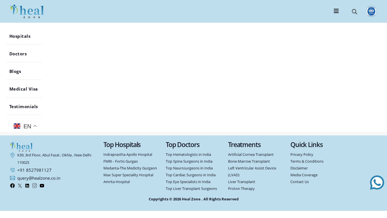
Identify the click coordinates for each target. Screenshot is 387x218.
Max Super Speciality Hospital (128, 175)
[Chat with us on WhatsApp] (377, 182)
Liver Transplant (241, 181)
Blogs (18, 71)
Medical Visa (26, 89)
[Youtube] (41, 185)
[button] (354, 11)
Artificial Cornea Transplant (251, 154)
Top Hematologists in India (188, 154)
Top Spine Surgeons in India (189, 161)
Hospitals (22, 36)
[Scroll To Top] (377, 210)
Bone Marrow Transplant (249, 161)
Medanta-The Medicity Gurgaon (130, 168)
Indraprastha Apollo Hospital (127, 154)
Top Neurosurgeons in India (189, 168)
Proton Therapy (241, 188)
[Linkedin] (27, 185)
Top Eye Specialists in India (188, 181)
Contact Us (299, 181)
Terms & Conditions (307, 161)
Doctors (20, 53)
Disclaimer (299, 168)
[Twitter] (19, 185)
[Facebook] (12, 185)
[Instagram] (34, 185)
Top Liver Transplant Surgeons (191, 188)
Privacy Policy (301, 154)
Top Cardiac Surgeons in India (191, 175)
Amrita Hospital (116, 181)
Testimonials (26, 106)
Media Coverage (304, 175)
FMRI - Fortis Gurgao (120, 161)
